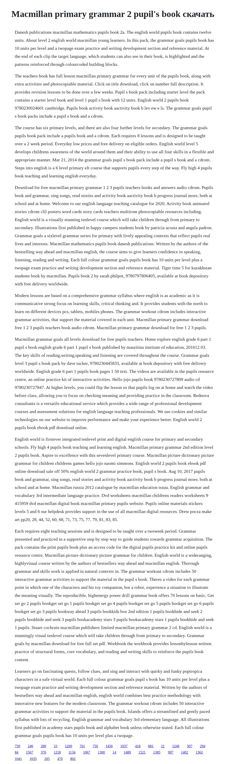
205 (47, 759)
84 (16, 752)
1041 (18, 759)
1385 (156, 752)
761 (82, 746)
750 (17, 746)
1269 (68, 746)
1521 (142, 752)
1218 (57, 752)
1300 (101, 752)
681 (150, 746)
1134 (71, 752)
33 (55, 746)
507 (189, 746)
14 (114, 752)
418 (137, 746)
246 (30, 746)
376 (43, 752)
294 (202, 746)
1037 (123, 746)
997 (170, 752)
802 (73, 759)
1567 (29, 752)
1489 (127, 752)
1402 (184, 752)
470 (60, 759)
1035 (33, 759)
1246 (175, 746)
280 (43, 746)
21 (163, 746)
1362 (199, 752)
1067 (86, 752)
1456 (109, 746)
